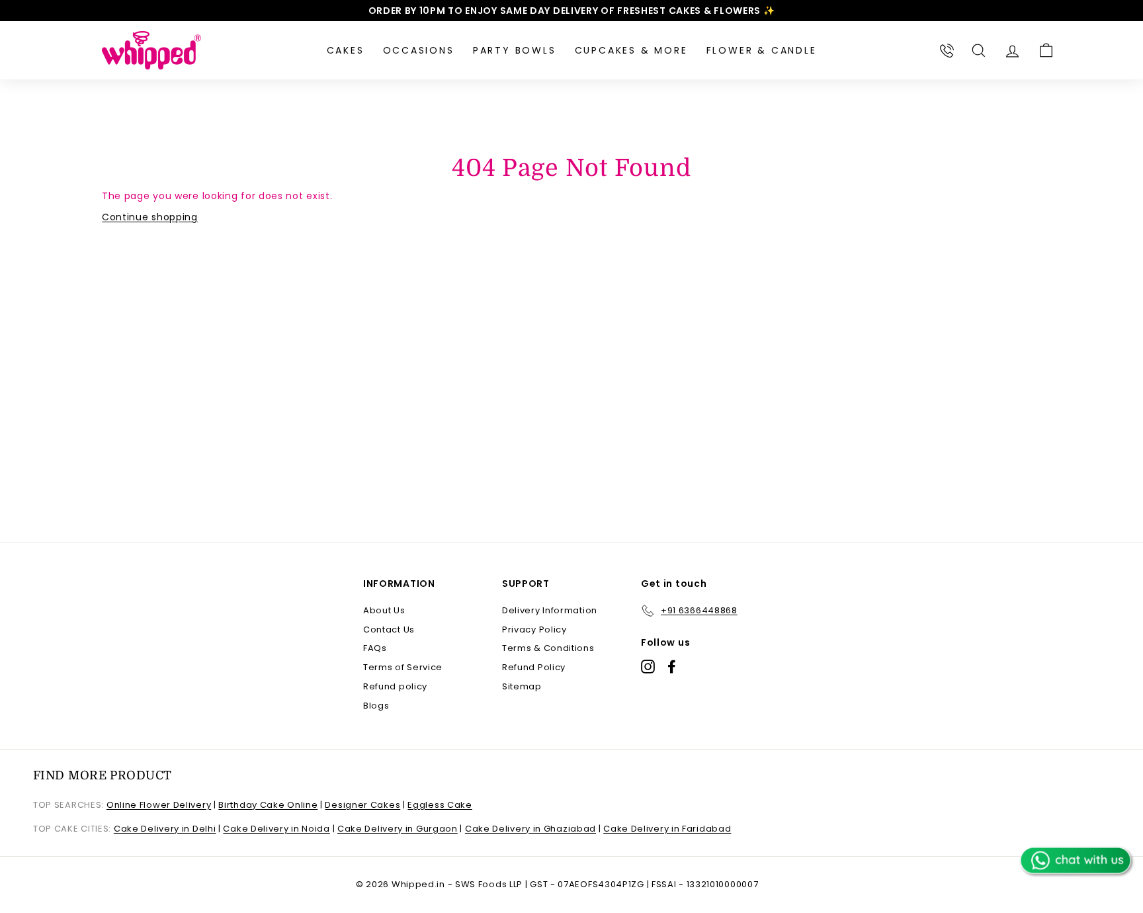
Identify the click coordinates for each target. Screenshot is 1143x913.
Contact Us (389, 629)
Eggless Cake (439, 805)
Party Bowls (514, 50)
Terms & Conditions (548, 648)
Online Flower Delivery (158, 805)
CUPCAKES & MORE (631, 50)
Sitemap (522, 686)
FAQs (375, 648)
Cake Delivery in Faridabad (667, 828)
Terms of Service (403, 667)
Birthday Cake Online (268, 805)
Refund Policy (534, 667)
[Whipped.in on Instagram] (648, 667)
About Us (384, 610)
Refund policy (395, 686)
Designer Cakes (362, 805)
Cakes (345, 50)
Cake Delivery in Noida (276, 828)
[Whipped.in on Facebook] (672, 667)
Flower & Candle (761, 50)
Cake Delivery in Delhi (165, 828)
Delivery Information (549, 610)
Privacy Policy (534, 629)
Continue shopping (150, 217)
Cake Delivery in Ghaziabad (530, 828)
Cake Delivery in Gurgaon (397, 828)
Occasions (418, 50)
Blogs (376, 705)
